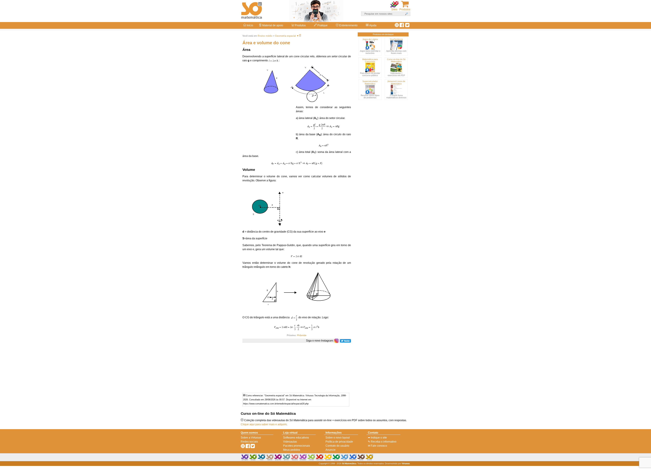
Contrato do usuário (337, 445)
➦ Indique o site (377, 437)
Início (249, 25)
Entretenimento (348, 25)
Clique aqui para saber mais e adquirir (264, 424)
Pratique (322, 25)
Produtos (300, 25)
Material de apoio (272, 25)
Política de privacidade (339, 441)
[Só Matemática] (252, 9)
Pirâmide (302, 335)
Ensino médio (265, 35)
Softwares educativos (296, 437)
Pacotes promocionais (296, 445)
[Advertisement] (637, 235)
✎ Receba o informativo (382, 441)
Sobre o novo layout (338, 437)
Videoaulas (290, 441)
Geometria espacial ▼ (287, 35)
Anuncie (331, 449)
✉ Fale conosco (377, 445)
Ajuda (372, 25)
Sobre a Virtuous (251, 437)
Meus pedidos (291, 449)
